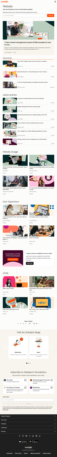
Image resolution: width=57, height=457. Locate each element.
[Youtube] (26, 436)
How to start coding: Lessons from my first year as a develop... (32, 61)
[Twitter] (29, 436)
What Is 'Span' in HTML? (8, 288)
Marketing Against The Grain (41, 380)
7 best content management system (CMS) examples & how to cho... (27, 43)
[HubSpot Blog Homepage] (4, 2)
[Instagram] (22, 436)
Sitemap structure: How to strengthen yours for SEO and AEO (32, 139)
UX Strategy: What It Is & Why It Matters (38, 217)
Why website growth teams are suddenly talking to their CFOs (32, 114)
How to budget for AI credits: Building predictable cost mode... (32, 131)
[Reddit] (36, 436)
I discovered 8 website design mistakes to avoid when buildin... (14, 188)
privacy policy (5, 409)
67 (36, 323)
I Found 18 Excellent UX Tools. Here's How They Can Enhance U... (15, 217)
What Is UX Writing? (34, 237)
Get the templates (13, 259)
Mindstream (36, 387)
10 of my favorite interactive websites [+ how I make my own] (41, 188)
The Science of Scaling (13, 387)
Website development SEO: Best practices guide (29, 106)
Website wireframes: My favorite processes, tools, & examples (15, 168)
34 (30, 323)
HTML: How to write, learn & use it (11, 309)
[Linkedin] (33, 436)
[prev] (5, 347)
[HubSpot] (28, 447)
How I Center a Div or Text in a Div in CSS (39, 309)
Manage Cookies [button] (47, 453)
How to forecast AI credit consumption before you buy (30, 123)
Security (26, 453)
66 (34, 323)
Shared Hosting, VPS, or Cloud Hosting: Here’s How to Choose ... (33, 71)
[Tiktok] (39, 436)
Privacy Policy (18, 453)
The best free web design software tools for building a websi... (41, 168)
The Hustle (9, 380)
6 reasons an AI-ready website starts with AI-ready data (31, 98)
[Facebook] (19, 436)
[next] (51, 347)
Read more (30, 263)
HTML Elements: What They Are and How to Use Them (40, 289)
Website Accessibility (35, 453)
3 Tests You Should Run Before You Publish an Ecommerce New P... (33, 82)
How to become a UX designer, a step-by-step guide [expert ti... (15, 238)
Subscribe (28, 403)
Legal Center (10, 453)
